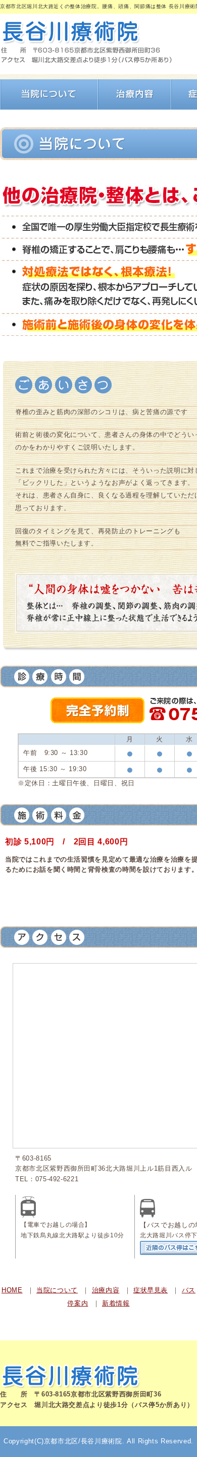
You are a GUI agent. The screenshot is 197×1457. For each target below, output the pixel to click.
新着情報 (116, 1303)
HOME (12, 1290)
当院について (57, 1290)
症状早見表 (150, 1290)
